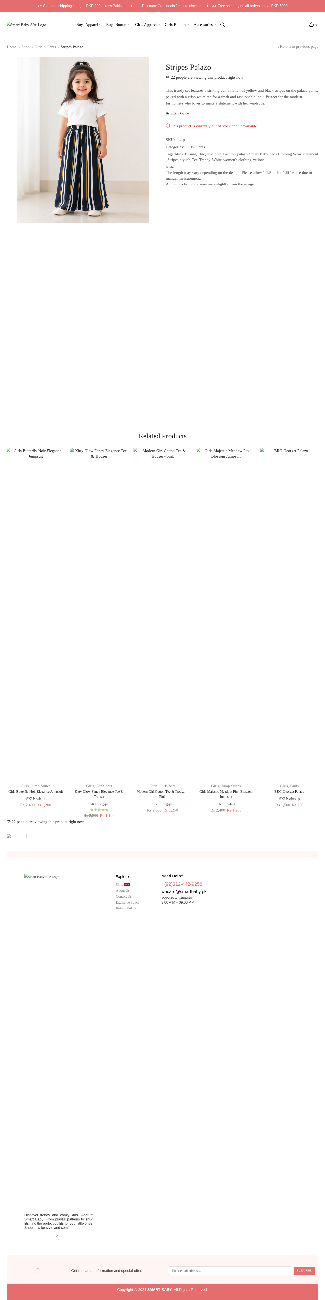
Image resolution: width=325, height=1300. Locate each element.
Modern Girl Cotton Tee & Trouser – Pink (162, 794)
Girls (38, 47)
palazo (242, 154)
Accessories (203, 24)
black (179, 154)
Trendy (204, 160)
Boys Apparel (87, 24)
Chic (201, 154)
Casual (190, 154)
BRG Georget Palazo (289, 791)
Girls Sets (104, 786)
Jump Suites (40, 786)
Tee (195, 160)
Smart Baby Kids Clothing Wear (275, 154)
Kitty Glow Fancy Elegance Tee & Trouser (99, 794)
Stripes (172, 160)
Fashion (229, 154)
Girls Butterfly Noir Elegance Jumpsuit (35, 791)
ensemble (214, 154)
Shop (25, 47)
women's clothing (237, 160)
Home (12, 47)
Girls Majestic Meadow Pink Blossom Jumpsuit (225, 794)
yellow (258, 160)
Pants (51, 47)
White (217, 160)
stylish (185, 160)
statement (310, 154)
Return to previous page (299, 46)
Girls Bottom (175, 24)
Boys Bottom (116, 24)
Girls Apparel (146, 24)
